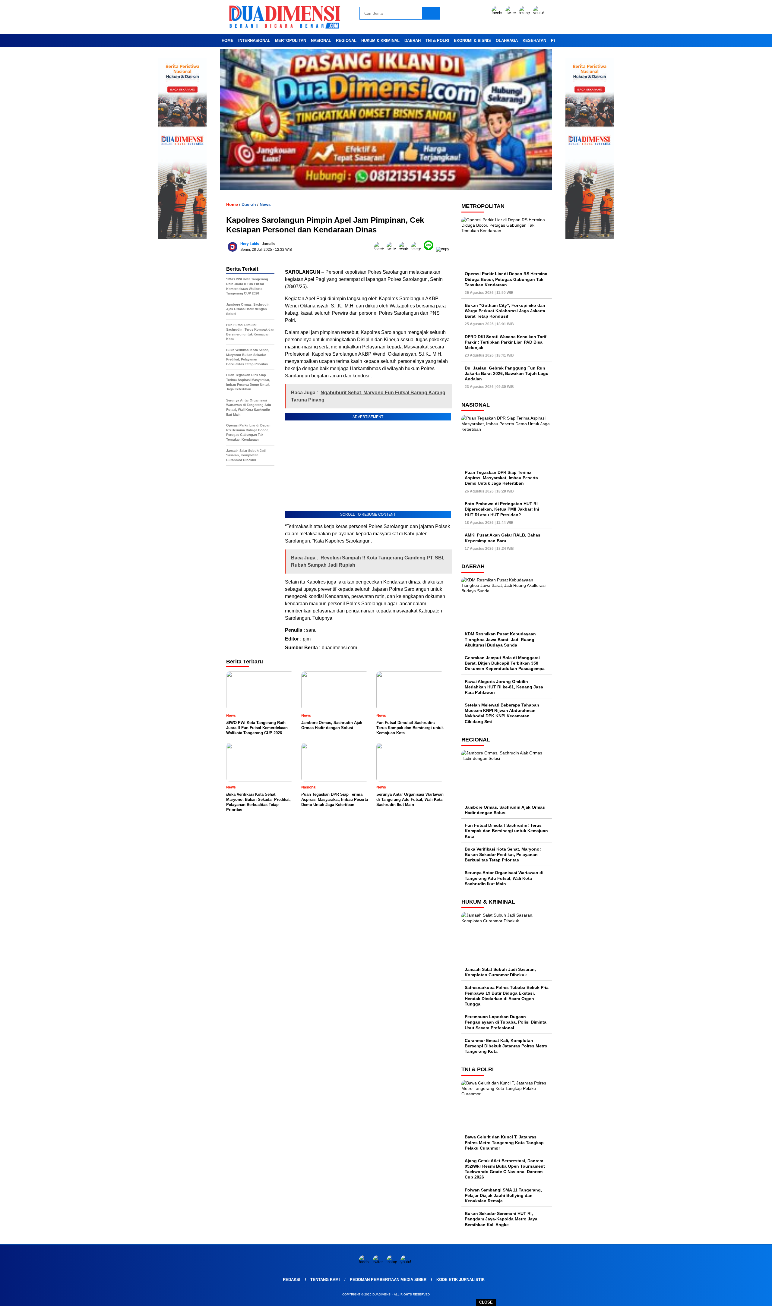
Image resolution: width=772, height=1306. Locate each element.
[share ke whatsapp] (405, 249)
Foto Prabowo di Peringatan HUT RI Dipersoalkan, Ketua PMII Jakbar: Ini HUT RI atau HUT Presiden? (502, 509)
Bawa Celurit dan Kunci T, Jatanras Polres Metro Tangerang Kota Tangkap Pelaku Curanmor (504, 1142)
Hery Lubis (249, 244)
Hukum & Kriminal (380, 40)
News (265, 204)
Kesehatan (534, 40)
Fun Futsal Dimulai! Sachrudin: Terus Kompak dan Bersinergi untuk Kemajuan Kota (506, 831)
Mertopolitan (290, 40)
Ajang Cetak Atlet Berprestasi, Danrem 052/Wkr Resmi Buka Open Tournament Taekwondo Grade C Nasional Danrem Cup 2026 (505, 1169)
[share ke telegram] (417, 249)
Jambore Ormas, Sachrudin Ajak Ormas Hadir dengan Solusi (505, 810)
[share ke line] (430, 249)
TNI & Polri (437, 40)
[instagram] (525, 13)
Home (227, 40)
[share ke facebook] (380, 249)
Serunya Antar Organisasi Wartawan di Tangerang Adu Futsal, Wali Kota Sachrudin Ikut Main (504, 878)
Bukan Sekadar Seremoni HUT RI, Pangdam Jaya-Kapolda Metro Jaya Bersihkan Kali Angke (501, 1219)
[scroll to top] (743, 1297)
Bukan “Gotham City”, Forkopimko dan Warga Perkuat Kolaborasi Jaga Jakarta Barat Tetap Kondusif (505, 311)
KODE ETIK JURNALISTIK (460, 1279)
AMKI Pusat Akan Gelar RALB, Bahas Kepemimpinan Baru (502, 538)
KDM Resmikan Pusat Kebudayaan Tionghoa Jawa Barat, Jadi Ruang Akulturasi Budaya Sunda (500, 639)
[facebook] (498, 13)
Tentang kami (325, 1279)
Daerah (412, 40)
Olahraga (507, 40)
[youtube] (539, 13)
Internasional (254, 40)
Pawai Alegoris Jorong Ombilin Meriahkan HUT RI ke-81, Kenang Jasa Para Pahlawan (504, 687)
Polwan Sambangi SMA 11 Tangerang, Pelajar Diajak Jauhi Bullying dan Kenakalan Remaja (503, 1195)
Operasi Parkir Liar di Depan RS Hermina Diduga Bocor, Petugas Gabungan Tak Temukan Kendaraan (506, 279)
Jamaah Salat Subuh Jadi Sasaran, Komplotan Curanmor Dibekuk (500, 972)
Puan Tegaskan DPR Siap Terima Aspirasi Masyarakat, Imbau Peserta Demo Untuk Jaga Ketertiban (501, 478)
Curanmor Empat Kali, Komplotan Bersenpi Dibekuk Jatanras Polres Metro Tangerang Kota (506, 1046)
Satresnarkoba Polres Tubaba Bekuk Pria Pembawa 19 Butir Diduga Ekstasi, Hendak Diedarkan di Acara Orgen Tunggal (507, 995)
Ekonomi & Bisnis (472, 40)
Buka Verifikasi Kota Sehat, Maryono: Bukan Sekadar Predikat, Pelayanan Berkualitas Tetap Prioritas (503, 854)
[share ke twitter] (393, 249)
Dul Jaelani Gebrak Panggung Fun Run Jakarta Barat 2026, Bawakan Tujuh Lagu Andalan (507, 373)
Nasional (321, 40)
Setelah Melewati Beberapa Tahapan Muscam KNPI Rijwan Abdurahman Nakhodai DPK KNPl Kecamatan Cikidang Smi (502, 713)
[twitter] (511, 13)
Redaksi (291, 1279)
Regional (346, 40)
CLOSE (486, 1302)
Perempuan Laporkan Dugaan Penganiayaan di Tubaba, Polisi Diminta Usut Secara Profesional (505, 1022)
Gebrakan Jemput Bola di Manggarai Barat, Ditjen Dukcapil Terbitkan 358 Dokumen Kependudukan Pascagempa (505, 663)
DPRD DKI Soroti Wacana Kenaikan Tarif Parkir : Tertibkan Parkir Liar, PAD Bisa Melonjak (505, 342)
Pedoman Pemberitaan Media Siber (388, 1279)
